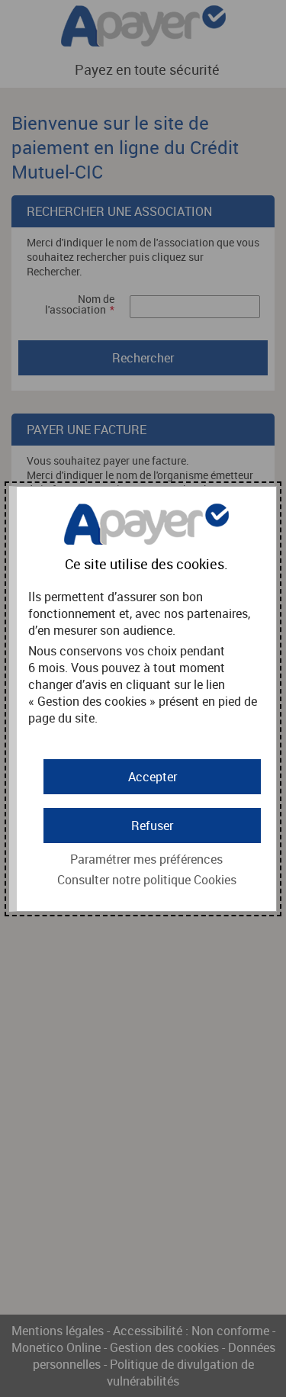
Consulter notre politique (146, 879)
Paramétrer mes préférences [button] (146, 859)
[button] (152, 776)
